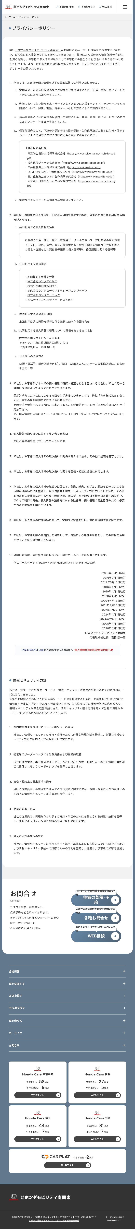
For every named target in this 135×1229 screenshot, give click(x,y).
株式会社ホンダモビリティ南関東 (39, 338)
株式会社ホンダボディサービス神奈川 (50, 299)
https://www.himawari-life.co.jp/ (93, 172)
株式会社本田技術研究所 (42, 286)
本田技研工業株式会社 (41, 276)
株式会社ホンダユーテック (43, 295)
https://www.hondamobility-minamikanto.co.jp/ (65, 562)
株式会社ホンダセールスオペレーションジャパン (57, 290)
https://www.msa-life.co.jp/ (96, 176)
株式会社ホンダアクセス (42, 281)
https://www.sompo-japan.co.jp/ (83, 162)
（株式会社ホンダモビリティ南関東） (38, 50)
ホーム (12, 17)
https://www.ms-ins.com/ (84, 167)
